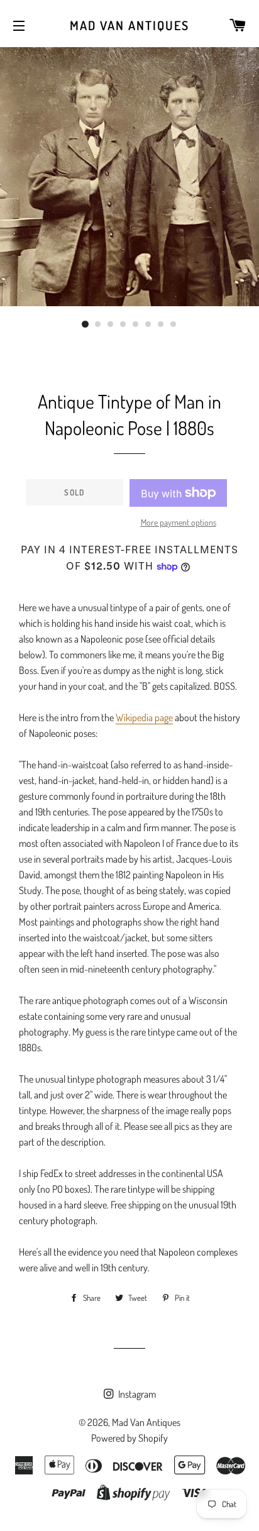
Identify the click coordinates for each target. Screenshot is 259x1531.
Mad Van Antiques (129, 25)
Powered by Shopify (129, 1438)
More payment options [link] (178, 522)
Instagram (136, 1394)
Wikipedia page (144, 717)
